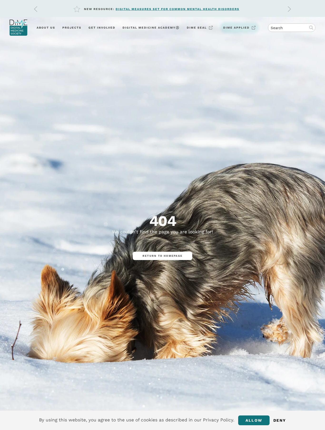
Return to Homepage (162, 255)
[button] (36, 9)
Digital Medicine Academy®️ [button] (151, 27)
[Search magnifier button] (311, 28)
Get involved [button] (102, 27)
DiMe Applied (236, 27)
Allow (254, 420)
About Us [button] (46, 27)
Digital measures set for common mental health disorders (177, 9)
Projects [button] (71, 27)
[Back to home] (18, 27)
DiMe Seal (197, 27)
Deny (279, 420)
